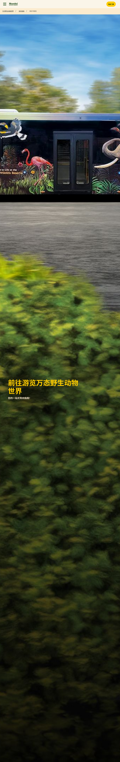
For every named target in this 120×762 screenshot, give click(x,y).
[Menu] (4, 4)
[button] (4, 4)
